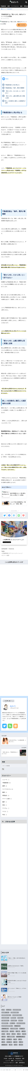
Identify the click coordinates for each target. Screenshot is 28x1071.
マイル (5, 811)
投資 (3, 1036)
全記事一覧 (11, 1058)
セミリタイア (5, 1020)
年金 (4, 814)
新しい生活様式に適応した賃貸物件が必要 (15, 101)
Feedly (10, 728)
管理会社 (5, 795)
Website (15, 728)
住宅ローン (5, 1031)
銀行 (21, 1044)
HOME (5, 1058)
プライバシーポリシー (8, 1062)
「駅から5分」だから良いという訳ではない (15, 92)
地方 (8, 1033)
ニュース (5, 779)
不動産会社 (17, 1025)
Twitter (4, 728)
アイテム (5, 808)
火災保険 (9, 1039)
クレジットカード (17, 1015)
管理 (20, 1039)
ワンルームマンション (15, 553)
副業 (9, 6)
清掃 (3, 1039)
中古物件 (22, 1028)
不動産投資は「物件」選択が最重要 (14, 88)
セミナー (20, 1017)
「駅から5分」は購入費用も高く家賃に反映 (15, 96)
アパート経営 (5, 555)
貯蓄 (21, 1042)
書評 (4, 802)
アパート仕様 (6, 798)
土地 (3, 1033)
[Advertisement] (14, 190)
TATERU (8, 1009)
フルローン (14, 1020)
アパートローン (17, 1009)
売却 (4, 805)
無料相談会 (22, 1062)
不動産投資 (3, 6)
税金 (15, 1039)
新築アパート (10, 1036)
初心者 (12, 1031)
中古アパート (14, 1028)
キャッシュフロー (6, 1015)
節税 (3, 1042)
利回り (18, 1031)
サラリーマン (5, 1017)
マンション (5, 1023)
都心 (10, 1044)
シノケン (13, 1017)
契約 (18, 1033)
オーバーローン (14, 1012)
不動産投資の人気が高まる (12, 84)
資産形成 (4, 1044)
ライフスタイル (15, 6)
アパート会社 (5, 1012)
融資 (21, 6)
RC (3, 1009)
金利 (15, 1044)
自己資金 (9, 1042)
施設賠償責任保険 (20, 1036)
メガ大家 (12, 1023)
